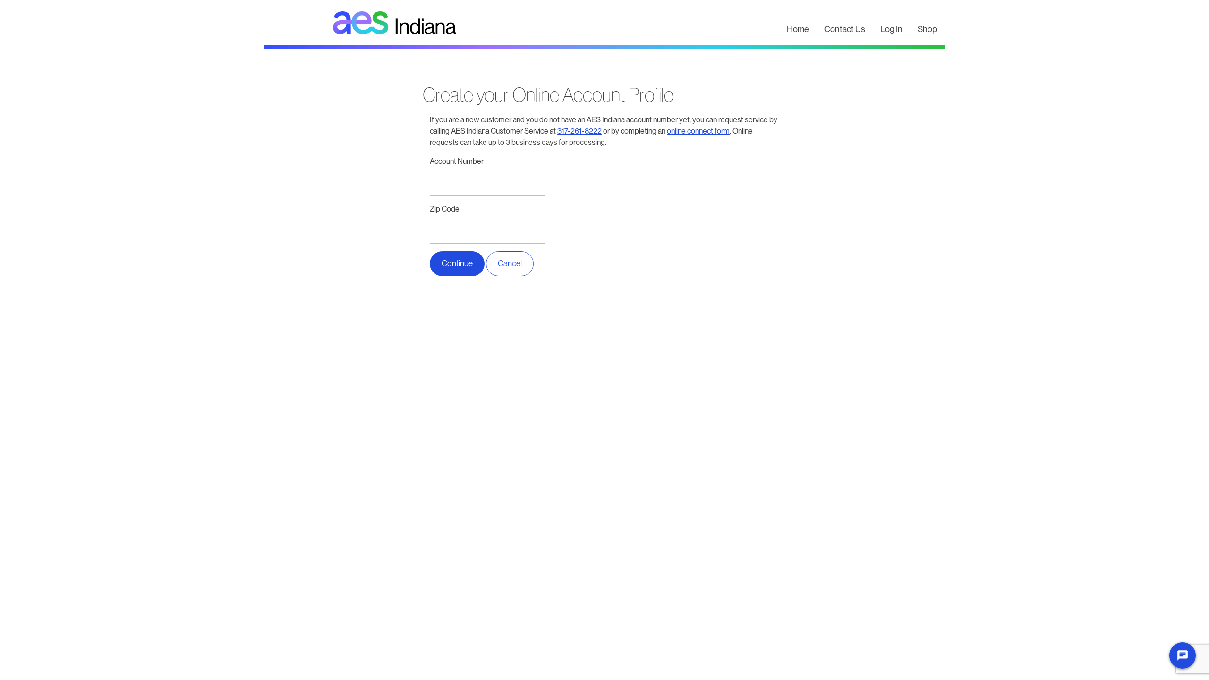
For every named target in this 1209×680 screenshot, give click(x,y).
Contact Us (844, 29)
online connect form (698, 131)
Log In (891, 29)
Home (798, 29)
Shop (927, 29)
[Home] (522, 22)
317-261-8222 (579, 131)
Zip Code (445, 208)
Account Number (457, 161)
